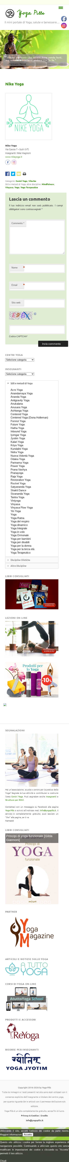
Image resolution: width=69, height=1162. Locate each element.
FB (8, 163)
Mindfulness (48, 184)
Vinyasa (9, 187)
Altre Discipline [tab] (18, 565)
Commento (18, 223)
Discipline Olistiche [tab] (20, 559)
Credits (44, 1115)
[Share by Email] (19, 174)
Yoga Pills (31, 12)
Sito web (16, 302)
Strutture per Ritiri (14, 799)
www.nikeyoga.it (13, 156)
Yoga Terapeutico (29, 187)
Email (18, 285)
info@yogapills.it (48, 810)
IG (14, 163)
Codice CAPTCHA (18, 336)
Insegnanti (51, 796)
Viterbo (32, 180)
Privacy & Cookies (30, 1115)
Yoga (17, 187)
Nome (18, 267)
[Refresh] (35, 313)
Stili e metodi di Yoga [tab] (22, 383)
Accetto (28, 1134)
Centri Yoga (21, 180)
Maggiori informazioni (11, 1134)
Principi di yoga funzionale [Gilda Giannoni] (29, 838)
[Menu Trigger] (61, 7)
